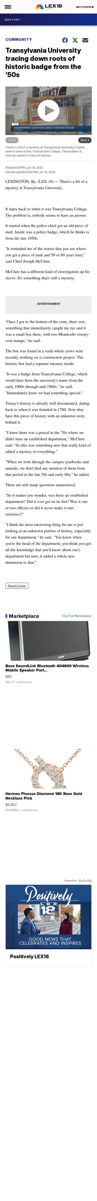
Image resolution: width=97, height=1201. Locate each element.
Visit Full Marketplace (77, 616)
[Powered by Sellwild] (85, 880)
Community (18, 39)
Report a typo (17, 585)
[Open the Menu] (7, 6)
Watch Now (84, 7)
